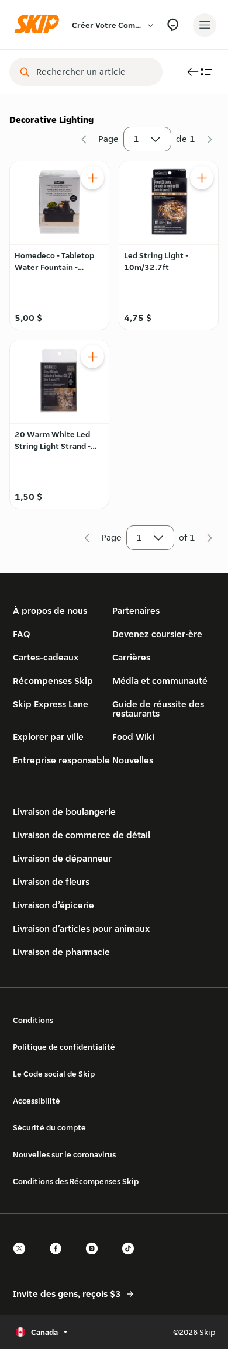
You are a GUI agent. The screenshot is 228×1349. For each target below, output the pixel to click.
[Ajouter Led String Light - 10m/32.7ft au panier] (201, 177)
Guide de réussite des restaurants (158, 709)
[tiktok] (131, 1259)
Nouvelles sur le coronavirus (64, 1154)
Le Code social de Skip (54, 1073)
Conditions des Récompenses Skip (76, 1181)
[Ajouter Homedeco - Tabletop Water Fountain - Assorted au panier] (92, 177)
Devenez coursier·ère (157, 634)
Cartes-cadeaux (45, 657)
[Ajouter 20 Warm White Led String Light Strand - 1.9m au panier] (92, 356)
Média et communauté (160, 680)
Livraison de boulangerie (64, 811)
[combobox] (94, 71)
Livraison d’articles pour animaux (81, 928)
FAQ (21, 634)
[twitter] (23, 1259)
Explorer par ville (48, 737)
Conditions (33, 1020)
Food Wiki (133, 737)
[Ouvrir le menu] (204, 25)
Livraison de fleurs (51, 882)
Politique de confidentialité (64, 1047)
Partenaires (136, 610)
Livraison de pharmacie (61, 952)
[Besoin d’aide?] (173, 25)
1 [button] (136, 139)
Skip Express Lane (50, 704)
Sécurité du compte (49, 1127)
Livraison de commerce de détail (81, 835)
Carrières (131, 657)
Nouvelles (132, 760)
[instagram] (95, 1259)
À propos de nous (50, 610)
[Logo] (40, 25)
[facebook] (59, 1259)
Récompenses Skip (53, 680)
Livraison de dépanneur (62, 858)
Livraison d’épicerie (53, 905)
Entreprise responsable (61, 760)
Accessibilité (36, 1100)
